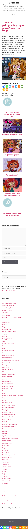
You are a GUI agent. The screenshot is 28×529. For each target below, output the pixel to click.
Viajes (4, 474)
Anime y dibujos (7, 310)
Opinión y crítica (7, 436)
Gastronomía (6, 362)
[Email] (22, 86)
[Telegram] (16, 86)
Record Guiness (7, 457)
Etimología (5, 353)
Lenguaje (5, 398)
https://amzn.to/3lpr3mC (10, 290)
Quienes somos (7, 492)
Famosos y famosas (8, 355)
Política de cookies (8, 504)
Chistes (4, 334)
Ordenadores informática (10, 438)
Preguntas (5, 445)
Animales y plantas (8, 308)
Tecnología (5, 462)
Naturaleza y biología (9, 429)
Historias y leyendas (8, 374)
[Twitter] (10, 86)
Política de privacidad (9, 496)
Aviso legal (5, 500)
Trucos (4, 469)
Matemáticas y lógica (8, 405)
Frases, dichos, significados (10, 360)
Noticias (4, 431)
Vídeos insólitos (7, 481)
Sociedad (5, 459)
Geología (5, 365)
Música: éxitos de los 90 (9, 426)
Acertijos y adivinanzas (9, 303)
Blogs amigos (6, 329)
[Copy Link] (3, 89)
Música (4, 422)
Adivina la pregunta (8, 305)
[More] (7, 89)
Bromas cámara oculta (9, 331)
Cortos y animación (8, 343)
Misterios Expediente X (9, 407)
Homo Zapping (7, 377)
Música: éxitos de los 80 (9, 424)
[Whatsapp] (7, 86)
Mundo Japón (6, 419)
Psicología (5, 452)
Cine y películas (7, 339)
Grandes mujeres (7, 369)
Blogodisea (14, 2)
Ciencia (4, 336)
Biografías (5, 324)
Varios (4, 471)
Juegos (4, 393)
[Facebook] (3, 86)
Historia (4, 372)
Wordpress (5, 483)
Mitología (5, 410)
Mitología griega (7, 412)
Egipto (4, 348)
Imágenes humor (7, 386)
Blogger (4, 327)
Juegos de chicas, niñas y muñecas (12, 395)
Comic (4, 341)
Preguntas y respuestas (9, 448)
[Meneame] (19, 86)
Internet (4, 391)
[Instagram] (13, 86)
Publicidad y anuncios (9, 455)
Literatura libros (7, 403)
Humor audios (6, 381)
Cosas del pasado (7, 346)
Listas (4, 400)
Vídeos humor (6, 478)
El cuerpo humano (8, 350)
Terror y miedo (7, 467)
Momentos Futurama (8, 414)
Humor (4, 379)
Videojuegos (6, 476)
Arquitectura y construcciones (11, 317)
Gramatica (5, 367)
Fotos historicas (7, 358)
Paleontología (6, 440)
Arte (3, 320)
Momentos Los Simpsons (10, 417)
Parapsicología (7, 443)
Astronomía (6, 322)
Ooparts (4, 433)
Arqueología (6, 315)
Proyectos (5, 450)
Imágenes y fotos (7, 388)
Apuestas (5, 312)
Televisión (5, 464)
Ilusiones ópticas (7, 384)
